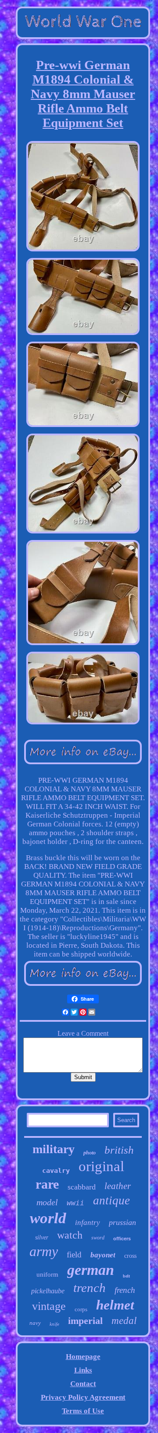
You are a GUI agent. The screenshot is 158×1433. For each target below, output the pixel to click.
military (53, 1149)
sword (97, 1238)
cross (130, 1256)
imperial (85, 1320)
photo (89, 1153)
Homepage (83, 1356)
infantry (87, 1222)
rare (47, 1184)
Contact (83, 1384)
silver (41, 1237)
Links (83, 1370)
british (119, 1150)
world (48, 1218)
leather (117, 1186)
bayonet (102, 1255)
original (101, 1166)
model (47, 1202)
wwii (75, 1203)
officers (122, 1238)
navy (35, 1323)
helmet (115, 1305)
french (125, 1290)
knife (54, 1324)
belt (126, 1276)
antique (111, 1200)
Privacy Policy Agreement (83, 1397)
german (90, 1270)
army (43, 1251)
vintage (49, 1306)
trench (89, 1288)
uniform (47, 1274)
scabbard (82, 1186)
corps (81, 1309)
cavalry (56, 1171)
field (74, 1254)
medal (123, 1320)
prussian (122, 1222)
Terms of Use (83, 1411)
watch (70, 1235)
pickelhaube (48, 1291)
